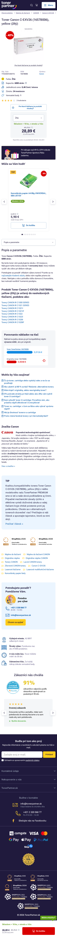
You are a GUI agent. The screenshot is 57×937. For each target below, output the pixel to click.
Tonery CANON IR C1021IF (13, 311)
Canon (41, 74)
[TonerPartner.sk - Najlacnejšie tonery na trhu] (9, 5)
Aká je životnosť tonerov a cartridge (20, 412)
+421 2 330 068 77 (18, 607)
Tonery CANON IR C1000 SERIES (15, 302)
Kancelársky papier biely (15, 573)
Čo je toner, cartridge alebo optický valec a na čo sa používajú (27, 381)
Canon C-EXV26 (48, 13)
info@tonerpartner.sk (21, 615)
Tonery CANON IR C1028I (12, 319)
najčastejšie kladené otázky (13, 275)
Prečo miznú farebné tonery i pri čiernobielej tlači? (26, 416)
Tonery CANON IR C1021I (12, 308)
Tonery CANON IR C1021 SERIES (15, 305)
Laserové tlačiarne (13, 569)
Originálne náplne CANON (37, 558)
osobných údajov (33, 760)
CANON (36, 13)
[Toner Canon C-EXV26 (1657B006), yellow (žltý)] (28, 60)
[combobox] (28, 118)
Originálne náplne (12, 558)
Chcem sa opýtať (15, 622)
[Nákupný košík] (36, 5)
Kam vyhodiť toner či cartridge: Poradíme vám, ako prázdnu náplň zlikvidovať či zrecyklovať (26, 401)
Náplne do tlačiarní (23, 13)
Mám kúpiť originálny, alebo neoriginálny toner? (25, 390)
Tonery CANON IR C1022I (12, 317)
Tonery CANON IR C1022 (12, 314)
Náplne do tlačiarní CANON (38, 554)
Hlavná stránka (7, 13)
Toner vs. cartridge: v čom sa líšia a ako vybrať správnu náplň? (28, 407)
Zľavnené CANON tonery (15, 566)
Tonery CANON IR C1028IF (13, 322)
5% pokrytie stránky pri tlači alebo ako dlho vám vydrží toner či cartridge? (28, 395)
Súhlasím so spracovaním (22, 760)
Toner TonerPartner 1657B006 (18, 349)
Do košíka (40, 931)
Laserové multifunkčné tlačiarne (40, 569)
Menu (50, 5)
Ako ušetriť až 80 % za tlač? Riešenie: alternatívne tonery (29, 387)
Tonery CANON (11, 562)
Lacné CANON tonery (33, 562)
